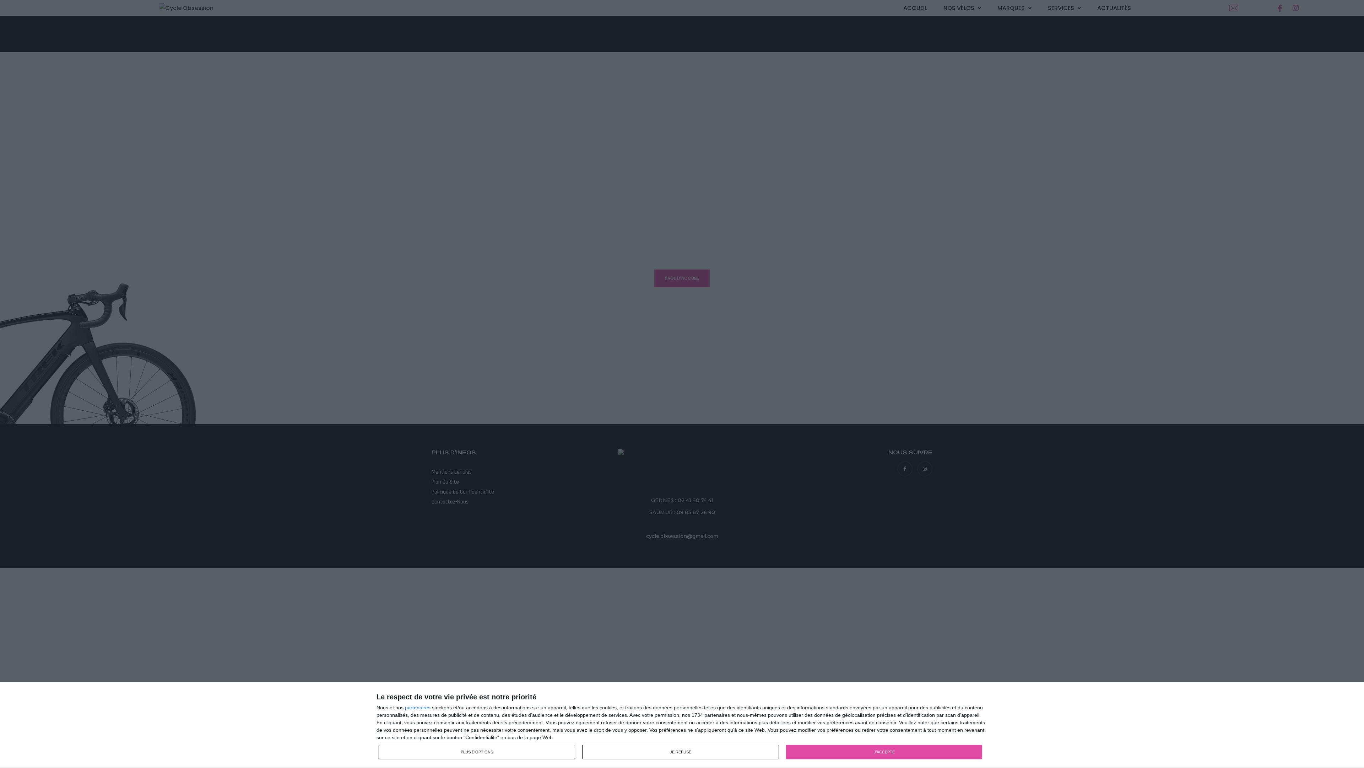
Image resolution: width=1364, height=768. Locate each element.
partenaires (418, 707)
